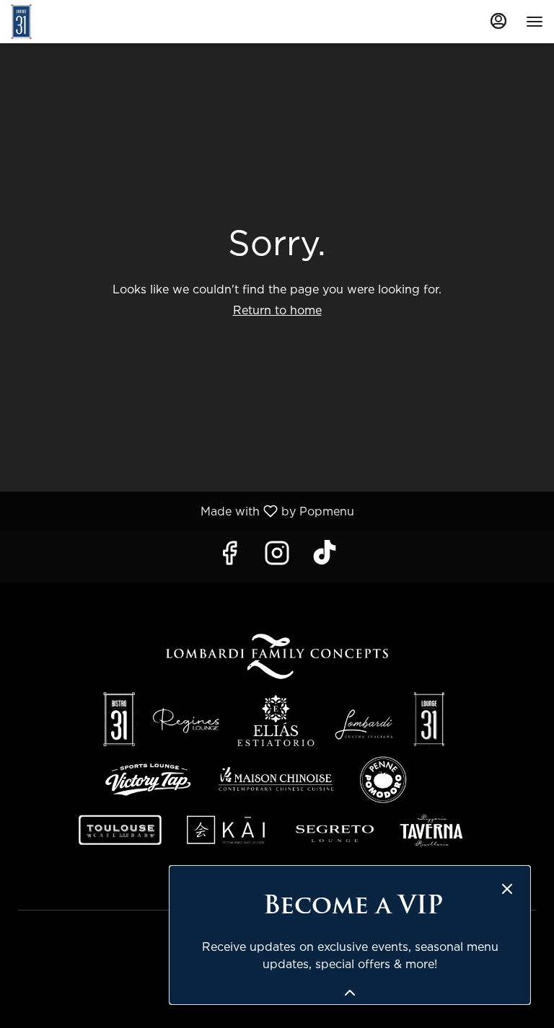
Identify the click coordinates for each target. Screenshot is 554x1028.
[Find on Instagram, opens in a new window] (277, 556)
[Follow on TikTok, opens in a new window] (325, 556)
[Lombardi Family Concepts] (277, 741)
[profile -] (498, 21)
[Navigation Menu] (534, 21)
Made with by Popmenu (182, 511)
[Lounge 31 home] (76, 22)
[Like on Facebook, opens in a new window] (229, 556)
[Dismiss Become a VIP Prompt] (507, 889)
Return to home (277, 309)
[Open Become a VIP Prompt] (350, 992)
